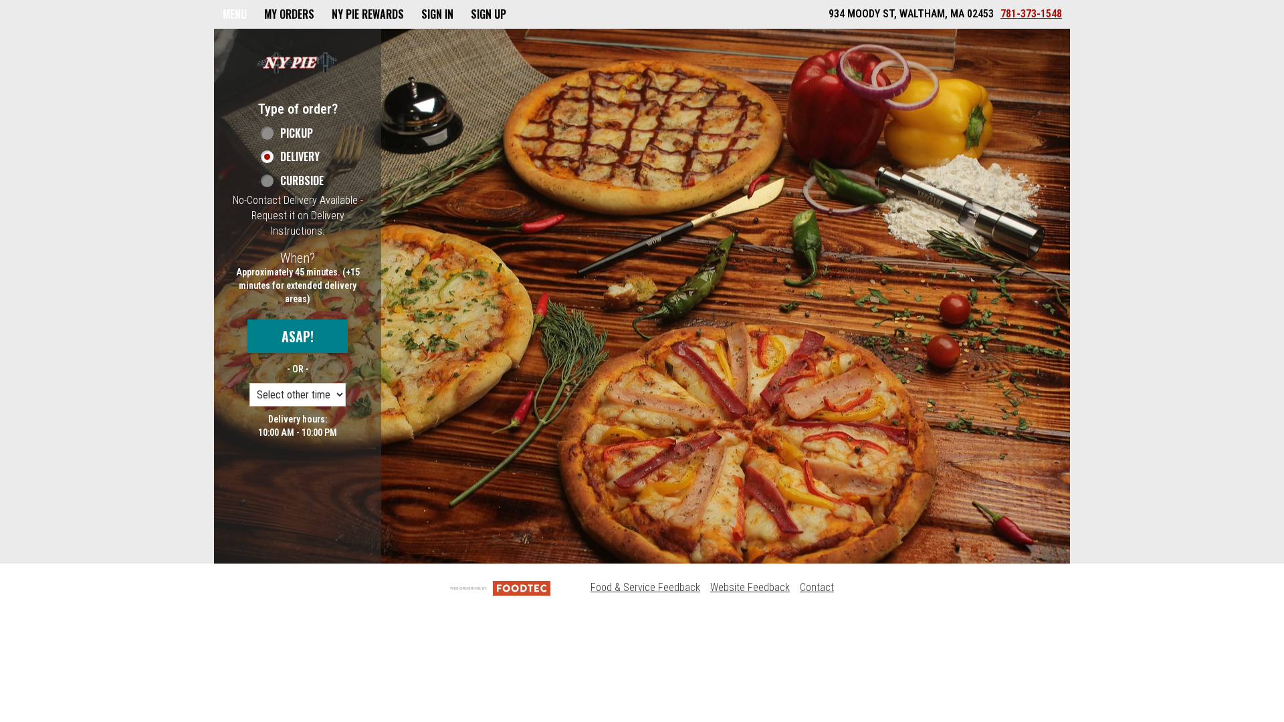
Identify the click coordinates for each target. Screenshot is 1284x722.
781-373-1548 (1031, 13)
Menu (235, 14)
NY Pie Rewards (368, 14)
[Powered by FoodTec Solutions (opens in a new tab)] (500, 587)
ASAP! (298, 336)
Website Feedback (750, 587)
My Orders (289, 14)
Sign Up (488, 14)
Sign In (437, 14)
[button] (297, 62)
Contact (817, 587)
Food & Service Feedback (645, 587)
